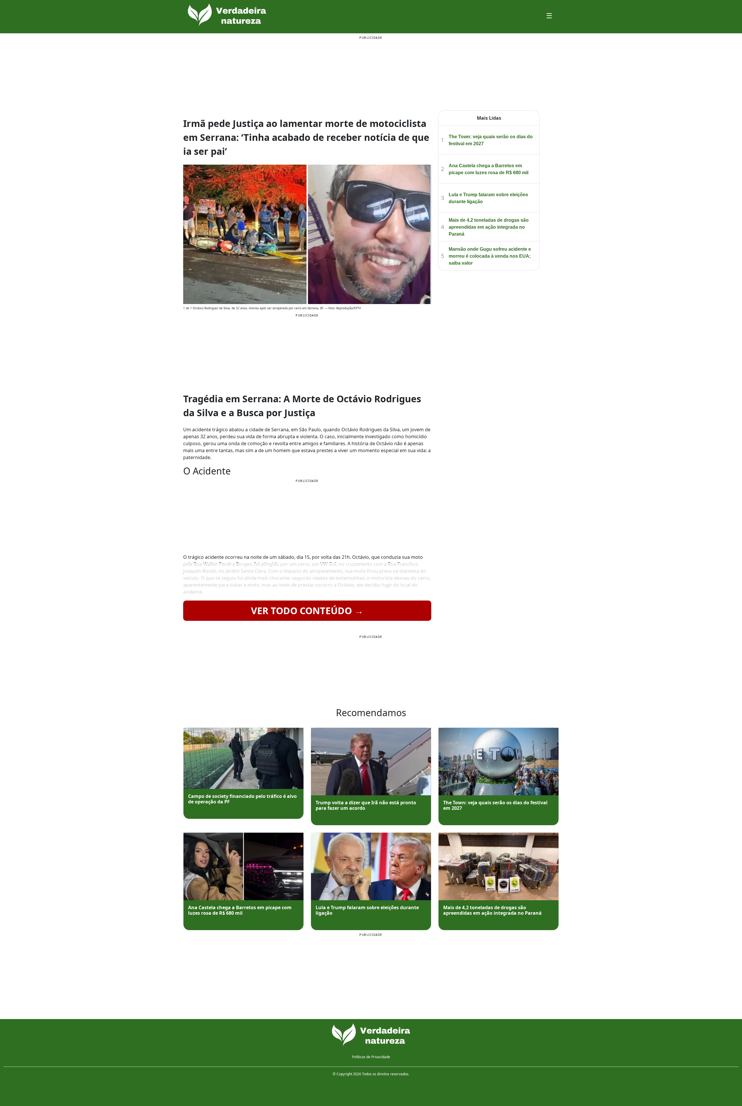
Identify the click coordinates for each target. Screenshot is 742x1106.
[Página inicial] (371, 1035)
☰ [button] (549, 15)
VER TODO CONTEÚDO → (307, 610)
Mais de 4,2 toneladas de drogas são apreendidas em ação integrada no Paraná (489, 227)
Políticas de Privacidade (371, 1056)
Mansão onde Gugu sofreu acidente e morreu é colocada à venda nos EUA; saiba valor (490, 256)
